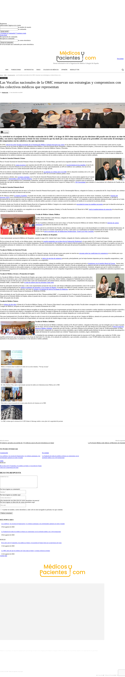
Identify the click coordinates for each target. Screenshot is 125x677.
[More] (55, 98)
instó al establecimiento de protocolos (100, 209)
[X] (121, 47)
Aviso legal (3, 35)
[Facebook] (110, 47)
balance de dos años (10, 304)
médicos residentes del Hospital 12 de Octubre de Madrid (38, 287)
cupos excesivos (21, 165)
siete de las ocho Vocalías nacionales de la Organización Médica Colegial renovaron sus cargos (35, 144)
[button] (122, 69)
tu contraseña (22, 29)
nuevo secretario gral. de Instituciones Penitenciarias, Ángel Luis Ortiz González (69, 231)
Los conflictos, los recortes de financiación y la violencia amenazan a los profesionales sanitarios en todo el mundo (33, 523)
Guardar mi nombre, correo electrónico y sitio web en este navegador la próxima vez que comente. (32, 510)
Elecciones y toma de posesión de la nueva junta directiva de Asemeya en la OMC (23, 403)
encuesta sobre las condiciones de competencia (93, 253)
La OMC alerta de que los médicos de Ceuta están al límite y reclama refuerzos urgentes (25, 550)
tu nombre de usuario (24, 27)
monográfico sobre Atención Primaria (20, 178)
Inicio (1, 75)
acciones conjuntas (23, 177)
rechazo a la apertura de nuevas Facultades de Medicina (51, 289)
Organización (11, 75)
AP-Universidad (80, 182)
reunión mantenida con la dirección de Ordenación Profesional (62, 241)
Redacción (5, 92)
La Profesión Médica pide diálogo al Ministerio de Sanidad (106, 443)
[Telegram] (118, 47)
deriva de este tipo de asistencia (52, 258)
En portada (45, 453)
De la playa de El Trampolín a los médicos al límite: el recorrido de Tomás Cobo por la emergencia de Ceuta (31, 543)
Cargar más (3, 556)
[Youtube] (124, 47)
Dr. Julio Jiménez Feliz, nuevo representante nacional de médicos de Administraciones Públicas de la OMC (30, 385)
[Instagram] (113, 47)
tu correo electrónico (24, 40)
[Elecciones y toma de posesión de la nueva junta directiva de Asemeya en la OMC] (11, 401)
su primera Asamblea (20, 195)
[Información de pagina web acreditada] (62, 659)
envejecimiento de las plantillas (76, 165)
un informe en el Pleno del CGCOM (55, 172)
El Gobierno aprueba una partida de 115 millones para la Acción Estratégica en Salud (27, 443)
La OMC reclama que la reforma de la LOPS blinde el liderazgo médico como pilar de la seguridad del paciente (32, 421)
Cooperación (4, 453)
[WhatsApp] (34, 98)
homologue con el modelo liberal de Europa (101, 263)
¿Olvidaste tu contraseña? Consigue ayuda (13, 33)
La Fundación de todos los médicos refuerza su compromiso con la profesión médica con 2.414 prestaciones (31, 531)
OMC (5, 75)
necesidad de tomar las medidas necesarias (90, 204)
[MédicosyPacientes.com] (76, 56)
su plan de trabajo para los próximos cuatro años (39, 282)
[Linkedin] (116, 47)
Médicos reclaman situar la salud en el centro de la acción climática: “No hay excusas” (25, 366)
